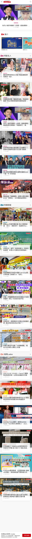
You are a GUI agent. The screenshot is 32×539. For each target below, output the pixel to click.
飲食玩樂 (5, 396)
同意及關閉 (26, 535)
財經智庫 (5, 271)
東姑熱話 (5, 73)
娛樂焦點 (5, 97)
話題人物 (5, 194)
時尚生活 (5, 371)
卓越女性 (5, 420)
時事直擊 (5, 222)
